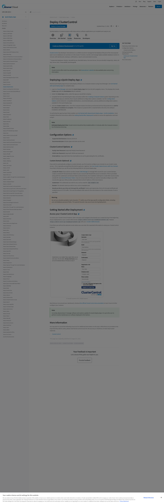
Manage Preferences (149, 497)
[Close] (161, 497)
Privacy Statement (124, 501)
